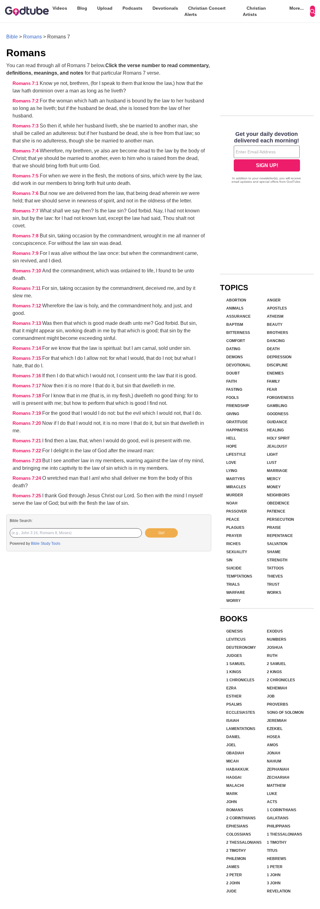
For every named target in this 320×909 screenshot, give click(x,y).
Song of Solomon (285, 712)
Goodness (277, 414)
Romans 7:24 (27, 478)
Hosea (273, 737)
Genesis (234, 631)
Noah (232, 503)
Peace (232, 519)
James (232, 867)
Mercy (274, 479)
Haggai (233, 777)
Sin (229, 560)
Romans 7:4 (26, 150)
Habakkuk (237, 769)
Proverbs (277, 704)
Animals (234, 308)
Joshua (275, 647)
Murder (234, 495)
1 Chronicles (240, 680)
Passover (236, 511)
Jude (231, 891)
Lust (272, 462)
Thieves (275, 576)
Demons (234, 357)
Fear (272, 389)
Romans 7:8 (26, 235)
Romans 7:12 (27, 305)
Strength (277, 560)
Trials (233, 584)
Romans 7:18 (27, 395)
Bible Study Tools (45, 543)
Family (273, 381)
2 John (233, 883)
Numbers (276, 639)
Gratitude (237, 422)
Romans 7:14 (27, 348)
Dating (233, 349)
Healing (275, 430)
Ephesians (237, 826)
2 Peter (234, 875)
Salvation (277, 544)
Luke (272, 794)
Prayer (234, 536)
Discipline (277, 365)
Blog (82, 8)
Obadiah (235, 753)
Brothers (277, 332)
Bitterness (238, 332)
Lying (231, 471)
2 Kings (274, 672)
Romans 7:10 (27, 270)
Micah (232, 761)
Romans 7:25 (27, 495)
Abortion (236, 300)
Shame (274, 552)
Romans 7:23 (27, 460)
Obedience (278, 503)
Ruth (272, 655)
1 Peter (274, 867)
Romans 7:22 (27, 450)
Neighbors (278, 495)
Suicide (234, 568)
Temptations (239, 576)
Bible (12, 36)
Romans (32, 36)
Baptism (234, 324)
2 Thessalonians (244, 842)
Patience (276, 511)
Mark (232, 794)
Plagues (235, 527)
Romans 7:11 (27, 288)
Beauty (274, 324)
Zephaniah (278, 769)
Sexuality (236, 552)
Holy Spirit (278, 438)
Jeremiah (277, 720)
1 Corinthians (281, 810)
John (231, 802)
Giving (232, 414)
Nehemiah (277, 688)
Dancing (276, 341)
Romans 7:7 (26, 210)
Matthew (276, 785)
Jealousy (277, 446)
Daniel (233, 737)
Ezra (231, 688)
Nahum (274, 761)
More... (296, 8)
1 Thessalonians (284, 834)
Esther (234, 696)
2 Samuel (276, 664)
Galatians (277, 818)
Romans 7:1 (26, 83)
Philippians (278, 826)
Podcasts (132, 8)
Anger (274, 300)
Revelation (279, 891)
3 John (274, 883)
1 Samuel (235, 664)
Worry (233, 601)
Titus (272, 850)
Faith (231, 381)
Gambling (277, 406)
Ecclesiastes (240, 712)
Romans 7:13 (27, 323)
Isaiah (232, 720)
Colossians (238, 834)
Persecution (280, 519)
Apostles (277, 308)
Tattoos (275, 568)
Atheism (275, 316)
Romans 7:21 (27, 440)
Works (274, 592)
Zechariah (278, 777)
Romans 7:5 (26, 175)
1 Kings (233, 672)
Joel (231, 745)
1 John (274, 875)
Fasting (234, 389)
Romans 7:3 (26, 125)
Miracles (236, 487)
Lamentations (240, 729)
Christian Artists (254, 11)
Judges (234, 655)
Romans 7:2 (26, 100)
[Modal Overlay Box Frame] (267, 158)
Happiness (237, 430)
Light (272, 454)
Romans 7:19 (27, 413)
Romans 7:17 (27, 385)
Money (274, 487)
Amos (272, 745)
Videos (59, 8)
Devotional (238, 365)
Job (271, 696)
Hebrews (276, 859)
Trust (273, 584)
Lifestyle (236, 454)
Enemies (275, 373)
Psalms (234, 704)
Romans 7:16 (27, 375)
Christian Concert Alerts (205, 11)
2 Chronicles (281, 680)
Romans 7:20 (27, 423)
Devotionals (165, 8)
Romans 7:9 (26, 253)
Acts (272, 802)
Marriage (277, 471)
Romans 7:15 (27, 358)
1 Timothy (277, 842)
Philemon (236, 859)
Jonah (273, 753)
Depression (279, 357)
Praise (274, 527)
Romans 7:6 (26, 193)
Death (273, 349)
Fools (232, 397)
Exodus (275, 631)
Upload (104, 8)
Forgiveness (280, 397)
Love (231, 462)
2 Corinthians (241, 818)
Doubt (233, 373)
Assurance (238, 316)
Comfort (235, 341)
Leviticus (236, 639)
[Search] (312, 11)
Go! (161, 533)
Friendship (237, 406)
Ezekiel (274, 729)
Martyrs (235, 479)
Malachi (235, 785)
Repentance (280, 536)
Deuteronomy (241, 647)
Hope (231, 446)
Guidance (277, 422)
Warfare (235, 592)
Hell (231, 438)
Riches (233, 544)
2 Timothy (236, 850)
